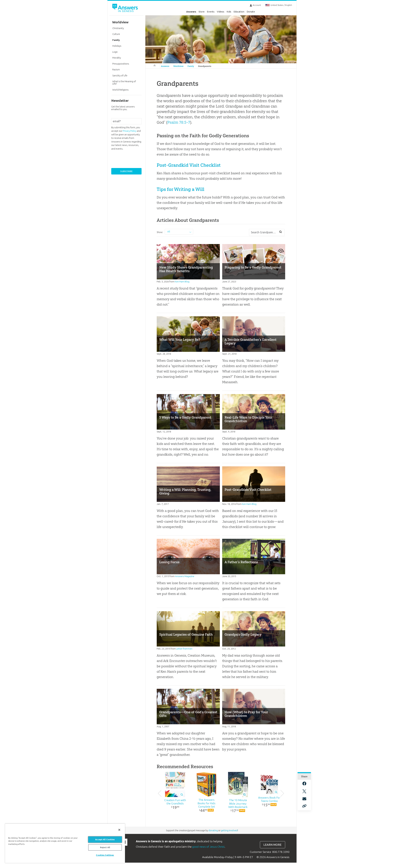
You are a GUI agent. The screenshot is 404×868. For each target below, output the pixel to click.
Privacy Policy (129, 131)
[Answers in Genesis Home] (125, 8)
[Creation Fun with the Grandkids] (175, 784)
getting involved (229, 830)
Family (190, 66)
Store (202, 11)
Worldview (178, 66)
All (168, 231)
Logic (115, 51)
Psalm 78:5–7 (178, 122)
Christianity (118, 28)
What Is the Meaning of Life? (124, 82)
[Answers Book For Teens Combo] (269, 784)
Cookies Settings (105, 855)
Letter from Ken (184, 648)
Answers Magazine (184, 576)
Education (239, 11)
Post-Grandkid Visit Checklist (189, 165)
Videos (220, 11)
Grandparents (204, 66)
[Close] (119, 829)
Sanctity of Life (119, 75)
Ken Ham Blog (182, 281)
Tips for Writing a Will (180, 189)
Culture (116, 34)
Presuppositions (120, 63)
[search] (280, 232)
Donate (251, 11)
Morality (116, 57)
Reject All (105, 847)
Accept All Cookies (105, 839)
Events (210, 11)
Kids (229, 11)
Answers (191, 11)
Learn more (272, 844)
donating (213, 830)
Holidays (116, 45)
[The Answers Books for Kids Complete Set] (206, 784)
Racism (116, 69)
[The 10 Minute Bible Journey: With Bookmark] (237, 784)
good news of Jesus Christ (208, 846)
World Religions (120, 89)
